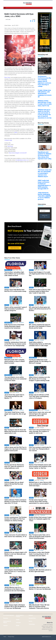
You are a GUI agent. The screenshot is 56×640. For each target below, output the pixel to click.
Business (5, 618)
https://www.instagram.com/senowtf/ (18, 153)
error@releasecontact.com (22, 160)
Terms (4, 636)
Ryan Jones (7, 77)
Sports (30, 621)
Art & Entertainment (8, 615)
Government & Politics (19, 616)
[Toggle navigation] (4, 8)
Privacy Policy (11, 636)
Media (17, 625)
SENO (15, 132)
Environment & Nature (7, 622)
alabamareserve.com (46, 636)
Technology (32, 624)
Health (17, 619)
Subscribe (44, 216)
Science (31, 615)
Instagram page (8, 140)
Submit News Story (44, 42)
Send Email (10, 146)
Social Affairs (32, 618)
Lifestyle (18, 622)
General (5, 625)
